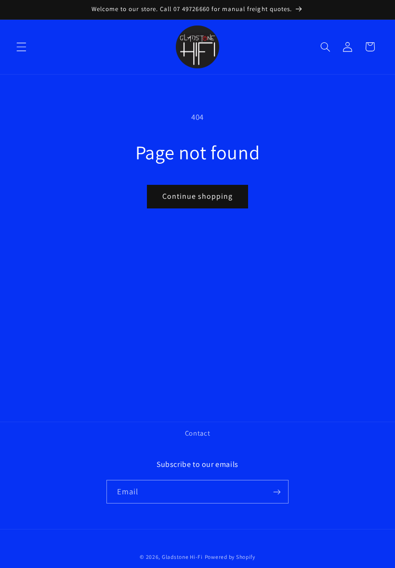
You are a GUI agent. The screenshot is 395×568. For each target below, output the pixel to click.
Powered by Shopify (230, 556)
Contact (197, 433)
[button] (21, 47)
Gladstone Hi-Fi (182, 556)
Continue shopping (197, 196)
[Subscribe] (277, 491)
